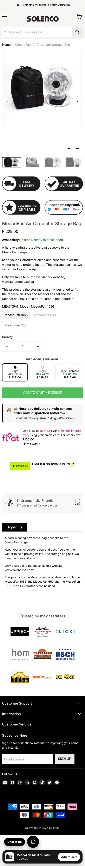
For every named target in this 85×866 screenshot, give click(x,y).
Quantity (7, 337)
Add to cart (69, 857)
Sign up (64, 759)
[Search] (77, 32)
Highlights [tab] (14, 527)
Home (6, 44)
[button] (77, 100)
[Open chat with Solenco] (33, 842)
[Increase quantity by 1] (38, 346)
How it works (31, 443)
